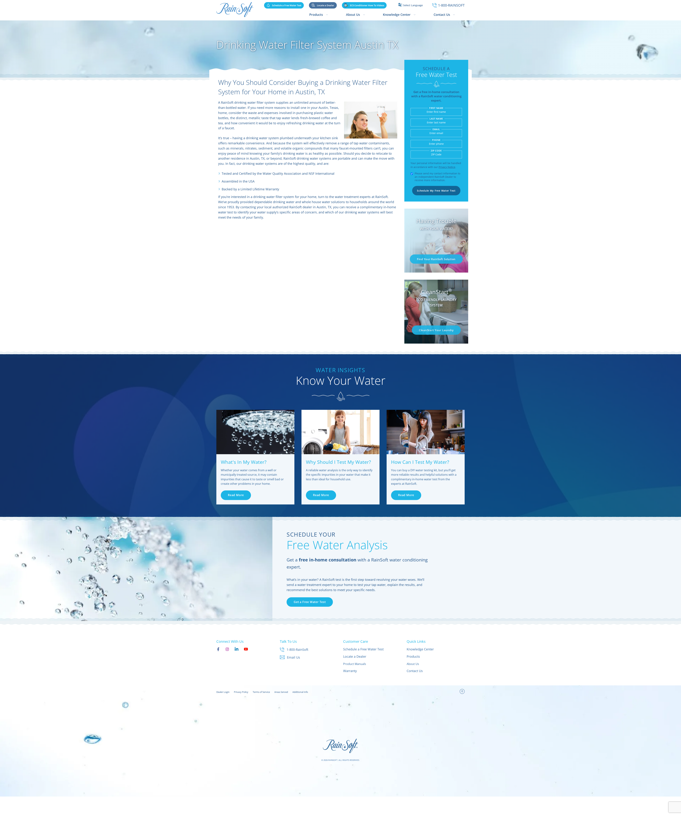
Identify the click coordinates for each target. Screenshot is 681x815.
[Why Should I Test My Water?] (340, 432)
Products (316, 14)
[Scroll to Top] (462, 692)
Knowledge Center (397, 14)
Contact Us (442, 14)
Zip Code (436, 150)
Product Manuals (354, 664)
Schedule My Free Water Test (436, 190)
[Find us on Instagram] (227, 649)
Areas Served (281, 692)
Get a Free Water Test (310, 602)
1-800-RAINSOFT (451, 5)
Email (436, 129)
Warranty (350, 671)
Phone (436, 140)
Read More (236, 495)
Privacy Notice (447, 167)
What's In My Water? (244, 462)
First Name (436, 108)
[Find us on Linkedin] (236, 649)
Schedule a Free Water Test (363, 649)
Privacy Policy (241, 692)
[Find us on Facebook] (218, 649)
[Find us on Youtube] (246, 649)
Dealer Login (222, 692)
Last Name (436, 118)
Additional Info (300, 692)
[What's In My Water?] (255, 432)
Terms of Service (261, 692)
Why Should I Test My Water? (338, 462)
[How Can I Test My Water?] (426, 432)
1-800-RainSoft (297, 649)
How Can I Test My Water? (420, 462)
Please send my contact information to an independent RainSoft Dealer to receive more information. (437, 177)
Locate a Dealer (354, 656)
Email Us (293, 657)
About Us (353, 14)
